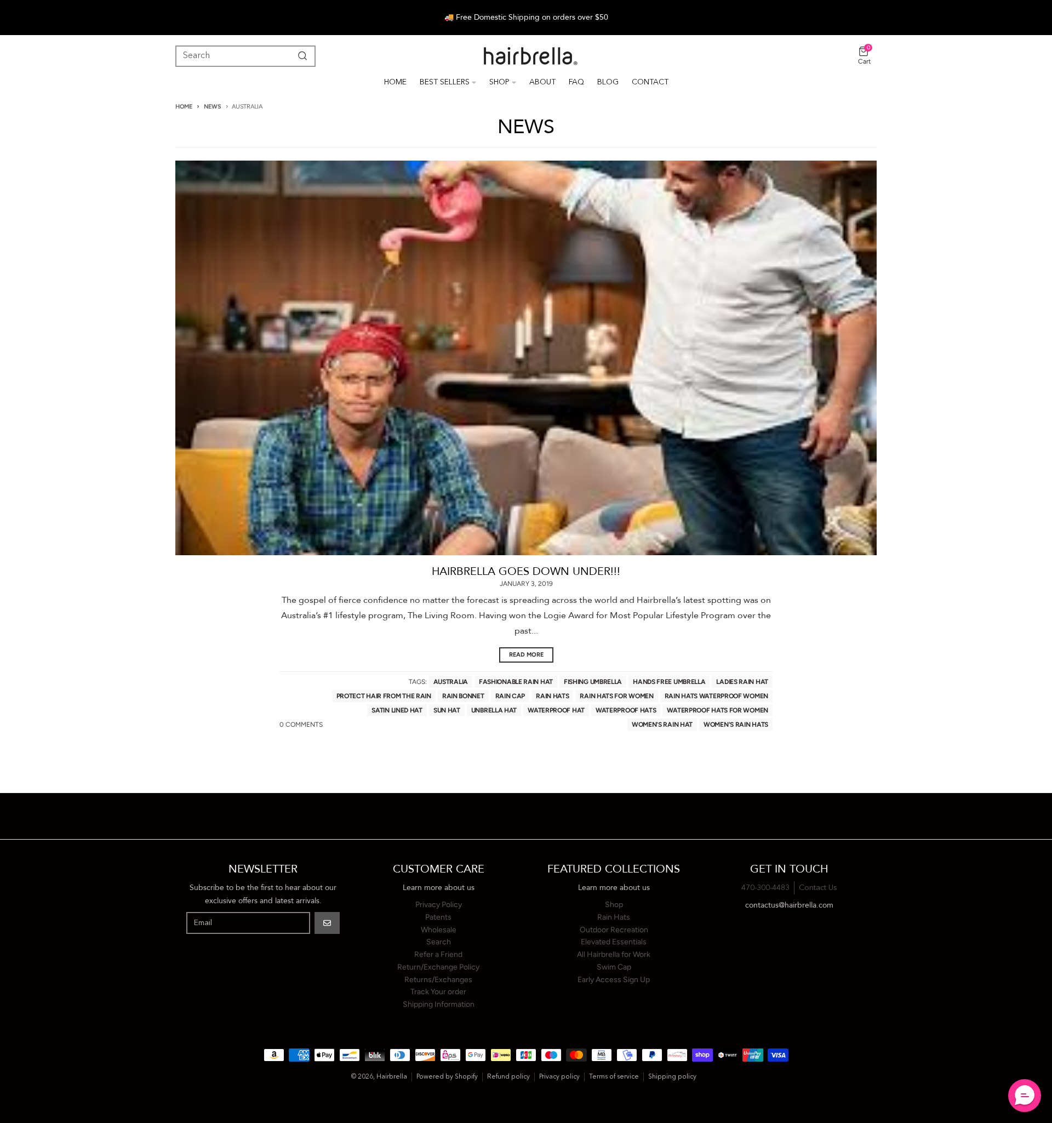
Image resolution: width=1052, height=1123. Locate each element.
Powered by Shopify (447, 1077)
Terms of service (614, 1077)
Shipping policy (672, 1077)
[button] (1024, 1095)
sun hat (446, 710)
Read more (526, 654)
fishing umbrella (593, 682)
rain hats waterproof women (716, 696)
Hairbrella (391, 1077)
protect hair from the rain (383, 696)
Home (183, 106)
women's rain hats (736, 724)
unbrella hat (494, 710)
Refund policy (508, 1077)
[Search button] (300, 56)
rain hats (552, 696)
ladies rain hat (742, 682)
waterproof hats (626, 710)
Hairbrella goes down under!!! (526, 571)
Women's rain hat (662, 724)
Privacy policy (559, 1077)
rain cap (510, 696)
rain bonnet (463, 696)
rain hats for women (616, 696)
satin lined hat (396, 710)
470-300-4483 (765, 888)
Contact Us (818, 888)
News (212, 106)
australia (450, 682)
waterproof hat (556, 710)
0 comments (301, 724)
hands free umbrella (669, 682)
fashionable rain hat (516, 682)
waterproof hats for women (717, 710)
